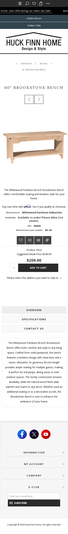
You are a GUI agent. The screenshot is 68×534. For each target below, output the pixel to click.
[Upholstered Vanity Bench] (29, 99)
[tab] (34, 310)
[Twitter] (34, 434)
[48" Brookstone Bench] (38, 99)
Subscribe (20, 503)
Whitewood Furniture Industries (42, 212)
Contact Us (34, 328)
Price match (47, 240)
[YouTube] (46, 434)
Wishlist (34, 3)
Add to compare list (29, 240)
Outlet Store (34, 18)
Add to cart (38, 267)
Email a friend (38, 240)
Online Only (34, 25)
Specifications (34, 319)
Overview (34, 310)
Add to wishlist (21, 240)
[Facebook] (22, 434)
